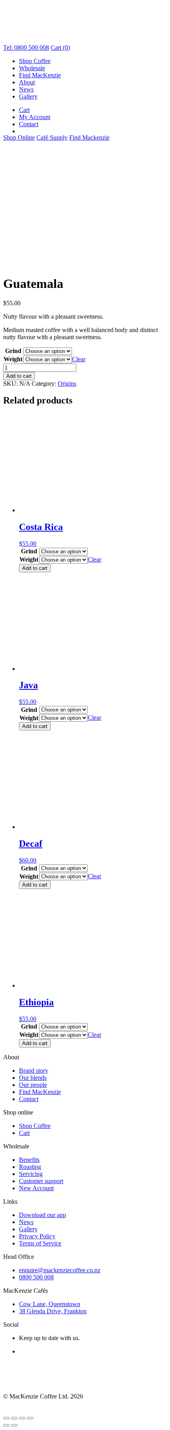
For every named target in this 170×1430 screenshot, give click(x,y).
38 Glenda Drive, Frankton (53, 1311)
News (26, 89)
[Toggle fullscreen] (14, 1418)
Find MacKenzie (40, 75)
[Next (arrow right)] (14, 1425)
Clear (78, 359)
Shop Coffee (35, 61)
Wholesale (32, 68)
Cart (24, 109)
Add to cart (19, 376)
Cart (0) (60, 47)
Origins (67, 383)
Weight (13, 359)
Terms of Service (40, 1243)
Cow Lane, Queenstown (49, 1304)
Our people (33, 1084)
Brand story (33, 1070)
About (27, 82)
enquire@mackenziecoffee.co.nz (59, 1270)
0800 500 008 (36, 1277)
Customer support (41, 1181)
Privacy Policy (37, 1236)
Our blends (33, 1077)
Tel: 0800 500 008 (26, 47)
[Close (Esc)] (30, 1418)
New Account (36, 1188)
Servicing (31, 1174)
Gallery (28, 96)
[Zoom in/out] (6, 1418)
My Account (34, 117)
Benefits (29, 1159)
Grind (13, 350)
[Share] (22, 1418)
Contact (28, 124)
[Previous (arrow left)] (6, 1425)
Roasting (30, 1166)
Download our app (42, 1215)
